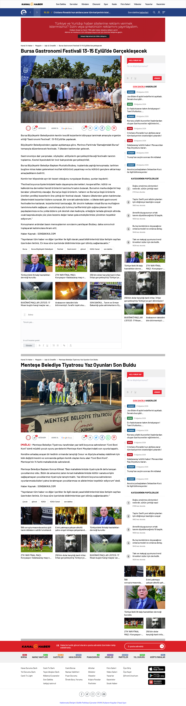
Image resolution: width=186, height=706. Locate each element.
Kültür (43, 502)
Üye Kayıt (127, 672)
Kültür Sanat (95, 249)
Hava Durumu (75, 656)
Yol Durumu (139, 656)
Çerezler (93, 703)
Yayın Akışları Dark (51, 672)
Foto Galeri (125, 4)
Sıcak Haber (112, 683)
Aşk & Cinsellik (50, 46)
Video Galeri (112, 672)
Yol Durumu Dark (28, 672)
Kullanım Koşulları (110, 703)
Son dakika (138, 12)
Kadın (114, 4)
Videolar (137, 4)
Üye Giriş (127, 668)
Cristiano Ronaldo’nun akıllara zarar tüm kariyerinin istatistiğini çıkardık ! (82, 12)
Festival (60, 249)
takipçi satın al (49, 683)
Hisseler (109, 656)
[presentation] (30, 12)
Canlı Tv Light (27, 675)
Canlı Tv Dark (49, 668)
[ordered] (54, 345)
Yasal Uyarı (122, 703)
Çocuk (25, 502)
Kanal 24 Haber (27, 46)
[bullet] (58, 345)
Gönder (29, 345)
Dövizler (91, 672)
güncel (83, 249)
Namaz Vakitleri (40, 656)
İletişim (73, 703)
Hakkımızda (64, 703)
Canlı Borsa (70, 668)
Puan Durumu (93, 656)
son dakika (108, 249)
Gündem (85, 4)
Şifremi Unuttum (130, 675)
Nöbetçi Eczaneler (51, 675)
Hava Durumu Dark (29, 668)
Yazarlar (149, 4)
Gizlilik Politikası (83, 703)
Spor (106, 4)
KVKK (100, 703)
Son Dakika (61, 4)
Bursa (25, 249)
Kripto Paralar (157, 656)
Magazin (38, 46)
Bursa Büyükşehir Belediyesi (42, 249)
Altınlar (91, 668)
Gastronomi (71, 249)
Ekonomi (96, 4)
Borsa (24, 656)
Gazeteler (160, 4)
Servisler (74, 4)
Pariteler (123, 656)
